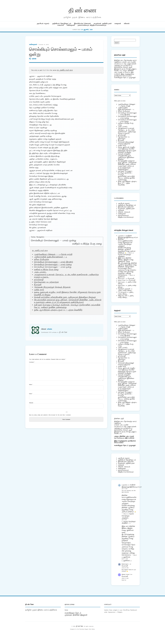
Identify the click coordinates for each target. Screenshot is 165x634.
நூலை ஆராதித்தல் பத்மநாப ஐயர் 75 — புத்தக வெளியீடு (58, 310)
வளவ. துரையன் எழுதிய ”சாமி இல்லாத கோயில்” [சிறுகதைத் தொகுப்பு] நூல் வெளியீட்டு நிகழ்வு (127, 149)
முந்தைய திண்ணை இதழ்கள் (76, 615)
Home (66, 610)
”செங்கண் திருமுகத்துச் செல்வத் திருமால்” (52, 287)
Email (31, 394)
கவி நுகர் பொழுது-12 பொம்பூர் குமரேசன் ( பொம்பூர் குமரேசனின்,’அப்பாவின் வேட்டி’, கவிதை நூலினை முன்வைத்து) (126, 175)
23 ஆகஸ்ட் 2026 (87, 30)
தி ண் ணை (83, 10)
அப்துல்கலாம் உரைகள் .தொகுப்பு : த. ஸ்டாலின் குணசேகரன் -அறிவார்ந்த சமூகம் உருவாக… (127, 131)
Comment (32, 362)
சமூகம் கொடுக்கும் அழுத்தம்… (124, 255)
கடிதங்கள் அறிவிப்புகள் (103, 24)
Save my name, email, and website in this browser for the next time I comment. (50, 415)
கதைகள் (117, 24)
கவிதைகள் (71, 25)
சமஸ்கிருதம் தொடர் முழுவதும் (125, 445)
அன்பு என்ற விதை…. (125, 291)
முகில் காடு (39, 290)
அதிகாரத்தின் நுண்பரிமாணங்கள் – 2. (50, 257)
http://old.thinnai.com (119, 438)
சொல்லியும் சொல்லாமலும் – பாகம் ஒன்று (127, 121)
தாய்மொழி (38, 280)
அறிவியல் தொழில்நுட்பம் (61, 24)
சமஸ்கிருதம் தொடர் (73, 613)
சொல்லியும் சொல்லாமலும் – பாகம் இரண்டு (53, 262)
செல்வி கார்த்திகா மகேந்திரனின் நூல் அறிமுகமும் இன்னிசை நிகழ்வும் (65, 297)
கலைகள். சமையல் (124, 212)
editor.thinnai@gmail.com (126, 66)
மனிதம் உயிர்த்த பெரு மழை (87, 243)
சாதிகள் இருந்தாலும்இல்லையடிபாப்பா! (128, 236)
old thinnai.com (126, 72)
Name (31, 384)
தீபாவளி (37, 285)
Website (31, 403)
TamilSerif (121, 443)
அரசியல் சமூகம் (43, 24)
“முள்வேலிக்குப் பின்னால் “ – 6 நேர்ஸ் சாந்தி (53, 254)
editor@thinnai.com (118, 64)
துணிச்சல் (121, 277)
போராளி (131, 279)
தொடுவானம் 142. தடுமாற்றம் (46, 282)
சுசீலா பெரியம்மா (41, 259)
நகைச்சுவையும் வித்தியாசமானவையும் (92, 25)
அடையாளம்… (40, 272)
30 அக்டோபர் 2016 (65, 70)
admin (34, 58)
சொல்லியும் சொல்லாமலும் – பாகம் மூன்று (53, 240)
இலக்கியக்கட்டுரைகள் (82, 24)
